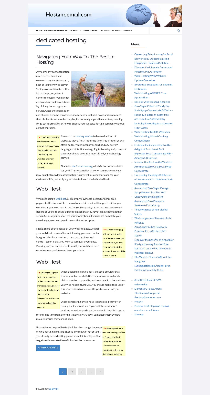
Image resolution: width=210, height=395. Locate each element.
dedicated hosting (82, 166)
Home (39, 30)
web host (61, 198)
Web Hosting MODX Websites (152, 131)
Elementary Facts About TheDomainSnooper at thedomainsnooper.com (148, 293)
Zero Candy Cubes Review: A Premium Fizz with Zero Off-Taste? (150, 231)
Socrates (53, 389)
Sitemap (127, 30)
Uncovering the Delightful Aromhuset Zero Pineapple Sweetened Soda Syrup (149, 201)
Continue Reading (48, 347)
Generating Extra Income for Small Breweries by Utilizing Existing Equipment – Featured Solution (153, 58)
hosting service (84, 136)
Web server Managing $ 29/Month (62, 30)
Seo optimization (93, 30)
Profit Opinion (112, 30)
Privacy (138, 301)
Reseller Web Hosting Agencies (152, 101)
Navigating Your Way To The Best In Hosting (75, 59)
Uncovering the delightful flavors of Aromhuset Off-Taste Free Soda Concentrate (153, 179)
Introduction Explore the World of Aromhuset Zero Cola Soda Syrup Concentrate (153, 166)
